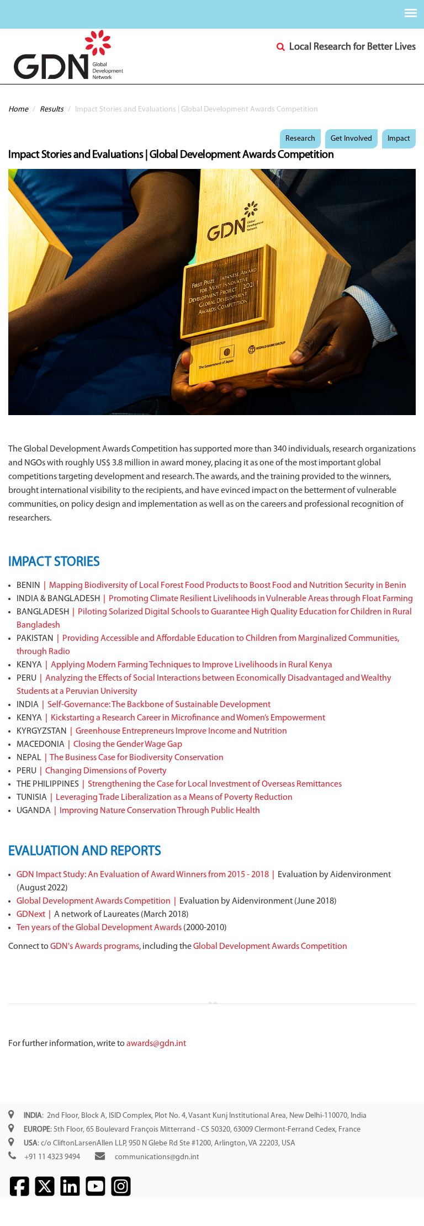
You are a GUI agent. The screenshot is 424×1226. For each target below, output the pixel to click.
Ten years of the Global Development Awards (99, 928)
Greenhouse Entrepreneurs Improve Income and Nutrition (181, 731)
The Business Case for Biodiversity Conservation (137, 757)
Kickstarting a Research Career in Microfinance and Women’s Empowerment (188, 718)
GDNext (31, 914)
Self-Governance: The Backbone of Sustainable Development (159, 704)
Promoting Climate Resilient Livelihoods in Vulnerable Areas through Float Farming (261, 599)
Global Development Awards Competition (94, 901)
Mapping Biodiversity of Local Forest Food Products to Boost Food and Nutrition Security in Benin (227, 585)
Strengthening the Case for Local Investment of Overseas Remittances (215, 784)
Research (300, 139)
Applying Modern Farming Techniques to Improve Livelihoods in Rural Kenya (191, 665)
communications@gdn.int (157, 1157)
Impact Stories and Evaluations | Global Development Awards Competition (170, 155)
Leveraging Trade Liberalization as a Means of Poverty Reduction (174, 797)
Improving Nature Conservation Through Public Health (160, 810)
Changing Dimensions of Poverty (106, 771)
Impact (399, 139)
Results (51, 109)
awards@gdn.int (156, 1043)
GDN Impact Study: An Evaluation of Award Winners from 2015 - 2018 (143, 875)
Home (18, 109)
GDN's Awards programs (94, 946)
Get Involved (351, 139)
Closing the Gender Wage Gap (127, 744)
